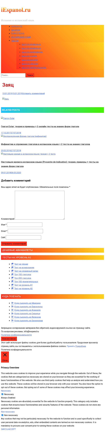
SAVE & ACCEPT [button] (8, 429)
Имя (4, 224)
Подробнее (80, 346)
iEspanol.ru (16, 9)
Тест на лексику (30, 60)
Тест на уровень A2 (31, 48)
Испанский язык (21, 37)
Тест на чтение (29, 56)
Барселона (17, 33)
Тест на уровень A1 (31, 44)
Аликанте (16, 26)
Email (4, 231)
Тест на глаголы (30, 63)
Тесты (14, 40)
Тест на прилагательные (34, 67)
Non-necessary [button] (8, 412)
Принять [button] (71, 346)
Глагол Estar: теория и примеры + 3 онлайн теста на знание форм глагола (40, 126)
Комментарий (7, 219)
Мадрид (15, 30)
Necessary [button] (6, 391)
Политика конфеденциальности (16, 335)
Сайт (3, 237)
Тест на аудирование (32, 52)
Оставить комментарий (33, 93)
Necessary (9, 394)
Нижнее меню (9, 339)
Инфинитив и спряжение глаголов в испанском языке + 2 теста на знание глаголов (45, 144)
